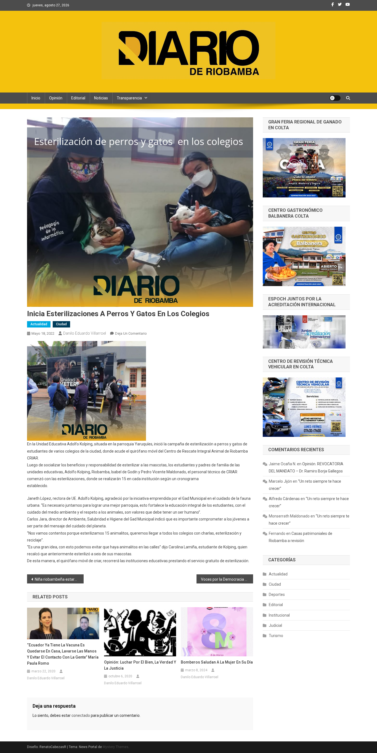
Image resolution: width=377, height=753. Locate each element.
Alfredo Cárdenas (284, 498)
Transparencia (129, 98)
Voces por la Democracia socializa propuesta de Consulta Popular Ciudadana (227, 579)
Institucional (279, 615)
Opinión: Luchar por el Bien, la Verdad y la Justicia (140, 665)
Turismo (276, 635)
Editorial (78, 98)
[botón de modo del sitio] (335, 98)
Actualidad (38, 324)
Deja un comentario (131, 333)
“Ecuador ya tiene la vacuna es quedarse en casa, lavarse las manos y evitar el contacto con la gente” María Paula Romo (63, 654)
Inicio (35, 98)
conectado (80, 715)
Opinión (55, 98)
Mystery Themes (115, 747)
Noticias (101, 98)
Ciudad (61, 324)
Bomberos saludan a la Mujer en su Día (217, 662)
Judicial (275, 625)
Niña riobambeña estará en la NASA (59, 579)
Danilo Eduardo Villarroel (84, 333)
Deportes (277, 594)
